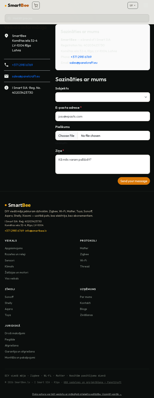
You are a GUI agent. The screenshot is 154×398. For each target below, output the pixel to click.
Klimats (9, 266)
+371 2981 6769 (22, 65)
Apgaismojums (14, 248)
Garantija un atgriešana (20, 351)
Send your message (133, 181)
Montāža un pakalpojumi (20, 357)
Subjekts (62, 88)
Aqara (9, 309)
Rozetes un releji (15, 254)
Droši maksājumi (15, 333)
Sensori (9, 260)
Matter (84, 248)
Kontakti (85, 303)
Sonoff (9, 297)
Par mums (86, 297)
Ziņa (59, 151)
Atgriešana (11, 345)
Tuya (8, 315)
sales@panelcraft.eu (26, 76)
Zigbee (84, 254)
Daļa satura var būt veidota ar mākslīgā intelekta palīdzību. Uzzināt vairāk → (77, 394)
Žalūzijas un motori (16, 272)
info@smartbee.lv (36, 230)
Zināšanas (86, 315)
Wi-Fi (83, 260)
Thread (84, 266)
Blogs (83, 309)
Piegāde (10, 339)
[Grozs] (36, 5)
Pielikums (62, 127)
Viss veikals (12, 278)
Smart (18, 5)
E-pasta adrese (67, 108)
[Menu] (145, 5)
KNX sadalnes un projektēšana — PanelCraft (92, 382)
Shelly (8, 303)
